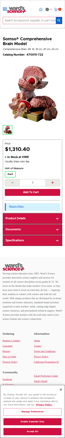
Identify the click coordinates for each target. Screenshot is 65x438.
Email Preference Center (46, 376)
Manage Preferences (32, 412)
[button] (40, 9)
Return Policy (16, 206)
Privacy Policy (41, 356)
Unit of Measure (14, 168)
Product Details (16, 218)
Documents (13, 229)
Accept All (32, 431)
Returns (6, 351)
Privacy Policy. (44, 405)
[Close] (61, 389)
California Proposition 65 (46, 362)
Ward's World (40, 381)
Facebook (7, 379)
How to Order (9, 356)
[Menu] (5, 9)
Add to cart (31, 192)
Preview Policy (10, 362)
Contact (37, 346)
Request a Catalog (11, 340)
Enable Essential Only (33, 422)
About (37, 340)
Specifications (15, 240)
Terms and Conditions (44, 351)
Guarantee (7, 346)
